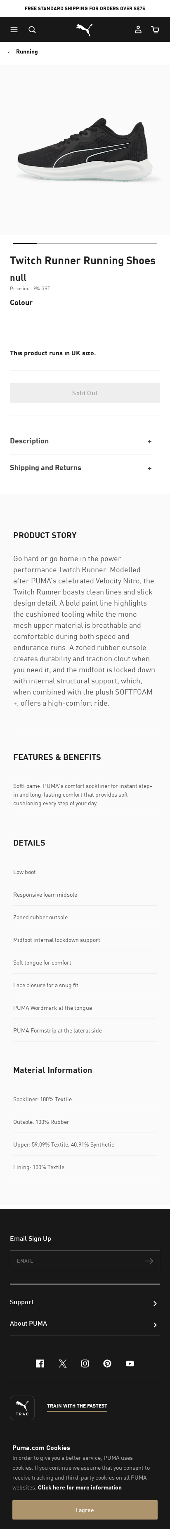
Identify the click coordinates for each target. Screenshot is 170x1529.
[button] (16, 29)
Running (27, 51)
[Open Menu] (16, 29)
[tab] (25, 243)
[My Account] (138, 29)
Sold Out (84, 392)
